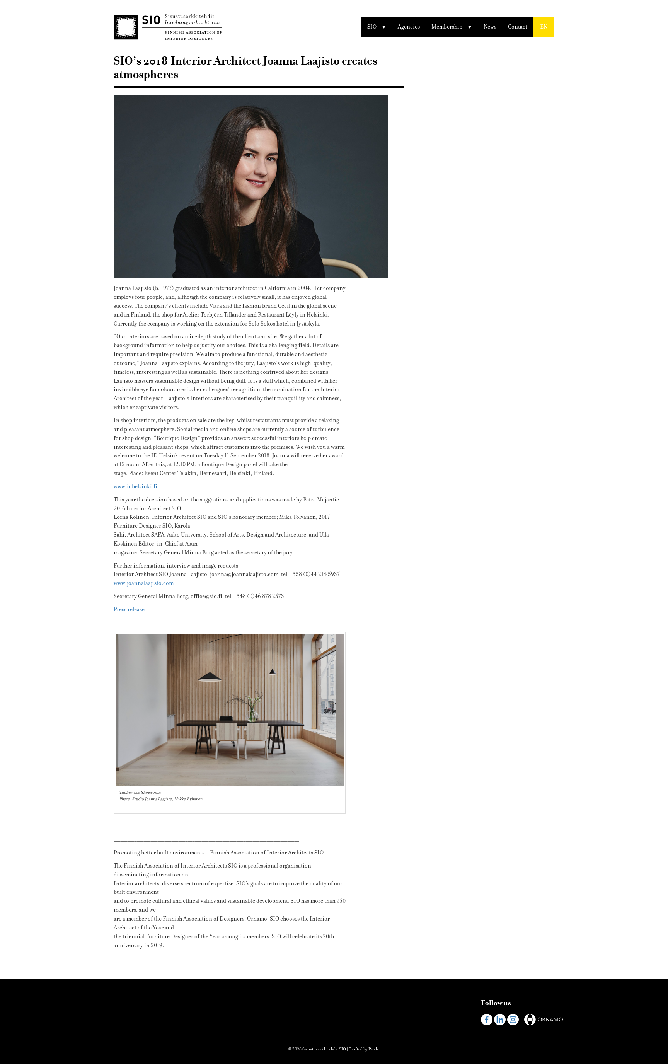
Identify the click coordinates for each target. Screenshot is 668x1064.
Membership (446, 27)
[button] (543, 27)
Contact (517, 27)
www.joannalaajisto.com (144, 583)
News (490, 27)
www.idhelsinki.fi (135, 486)
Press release (129, 609)
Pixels (373, 1049)
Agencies (409, 27)
